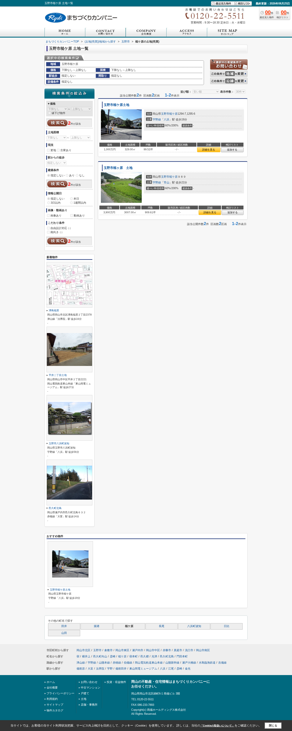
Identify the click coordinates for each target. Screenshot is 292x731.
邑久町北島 (55, 508)
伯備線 (128, 662)
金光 (187, 668)
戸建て (85, 693)
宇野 (110, 668)
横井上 (86, 656)
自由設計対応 (60, 228)
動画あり (79, 215)
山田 (64, 633)
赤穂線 (117, 662)
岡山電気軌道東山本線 (149, 662)
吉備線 (222, 662)
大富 (90, 668)
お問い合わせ (89, 682)
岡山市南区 (203, 650)
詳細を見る (208, 149)
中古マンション (90, 687)
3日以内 (55, 202)
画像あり (56, 215)
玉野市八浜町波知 (59, 443)
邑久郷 (144, 656)
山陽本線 (104, 662)
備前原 (81, 668)
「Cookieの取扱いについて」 (217, 725)
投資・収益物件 (116, 682)
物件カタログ (55, 710)
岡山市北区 (83, 650)
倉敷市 (108, 650)
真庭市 (178, 650)
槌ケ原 (173, 113)
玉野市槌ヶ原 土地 (118, 168)
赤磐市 (167, 650)
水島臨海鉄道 (207, 662)
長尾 (161, 626)
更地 (53, 150)
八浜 (166, 119)
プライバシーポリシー (60, 693)
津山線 (81, 662)
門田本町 (182, 656)
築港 (96, 626)
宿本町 (133, 656)
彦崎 (112, 656)
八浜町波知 (194, 626)
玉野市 (165, 113)
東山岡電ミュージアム (143, 668)
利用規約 (52, 698)
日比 (226, 626)
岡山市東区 (122, 650)
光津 (154, 656)
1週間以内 (80, 202)
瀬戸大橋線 (189, 662)
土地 (83, 698)
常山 (166, 182)
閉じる (273, 725)
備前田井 (121, 668)
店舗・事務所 (89, 704)
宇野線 (157, 119)
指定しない (58, 175)
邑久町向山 (100, 656)
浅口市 (189, 650)
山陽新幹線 (172, 662)
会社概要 (52, 687)
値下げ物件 (58, 113)
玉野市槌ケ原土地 (116, 105)
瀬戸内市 (137, 650)
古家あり (65, 150)
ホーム (51, 682)
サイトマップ (55, 704)
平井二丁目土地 (58, 375)
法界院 (100, 668)
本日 (76, 198)
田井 (64, 626)
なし (82, 175)
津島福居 (54, 310)
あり (72, 175)
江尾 (171, 668)
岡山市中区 (153, 650)
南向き (56, 232)
